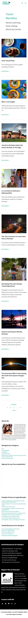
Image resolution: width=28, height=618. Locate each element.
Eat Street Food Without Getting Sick (10, 535)
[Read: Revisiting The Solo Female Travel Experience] (14, 269)
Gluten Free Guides (6, 453)
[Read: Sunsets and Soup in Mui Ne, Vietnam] (14, 319)
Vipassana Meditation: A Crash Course (12, 548)
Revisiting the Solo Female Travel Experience (12, 514)
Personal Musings (5, 450)
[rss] (2, 603)
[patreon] (9, 603)
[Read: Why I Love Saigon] (14, 89)
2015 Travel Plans (8, 61)
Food (3, 448)
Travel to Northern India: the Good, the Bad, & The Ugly (12, 146)
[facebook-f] (12, 603)
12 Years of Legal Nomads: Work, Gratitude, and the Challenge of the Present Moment (13, 501)
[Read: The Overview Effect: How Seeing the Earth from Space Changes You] (14, 364)
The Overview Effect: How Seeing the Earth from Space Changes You (14, 375)
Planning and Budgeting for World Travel (10, 529)
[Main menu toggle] (22, 3)
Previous (13, 404)
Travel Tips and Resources (7, 458)
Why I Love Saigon (8, 102)
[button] (25, 3)
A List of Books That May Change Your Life (11, 518)
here (20, 614)
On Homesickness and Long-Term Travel (10, 516)
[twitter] (5, 603)
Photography (4, 452)
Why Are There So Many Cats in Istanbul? (10, 511)
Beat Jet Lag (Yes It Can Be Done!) (11, 562)
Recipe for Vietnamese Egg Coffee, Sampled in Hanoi (13, 513)
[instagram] (15, 603)
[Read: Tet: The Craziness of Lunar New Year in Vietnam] (14, 224)
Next (15, 410)
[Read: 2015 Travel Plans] (14, 48)
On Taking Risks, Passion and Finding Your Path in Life (13, 519)
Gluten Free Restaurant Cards (8, 532)
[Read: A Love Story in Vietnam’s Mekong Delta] (14, 178)
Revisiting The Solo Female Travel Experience (12, 285)
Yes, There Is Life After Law (7, 534)
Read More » (5, 71)
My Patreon (19, 578)
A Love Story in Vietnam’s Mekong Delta (11, 192)
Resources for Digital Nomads (8, 530)
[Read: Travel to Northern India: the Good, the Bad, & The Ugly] (14, 132)
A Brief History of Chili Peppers (8, 506)
